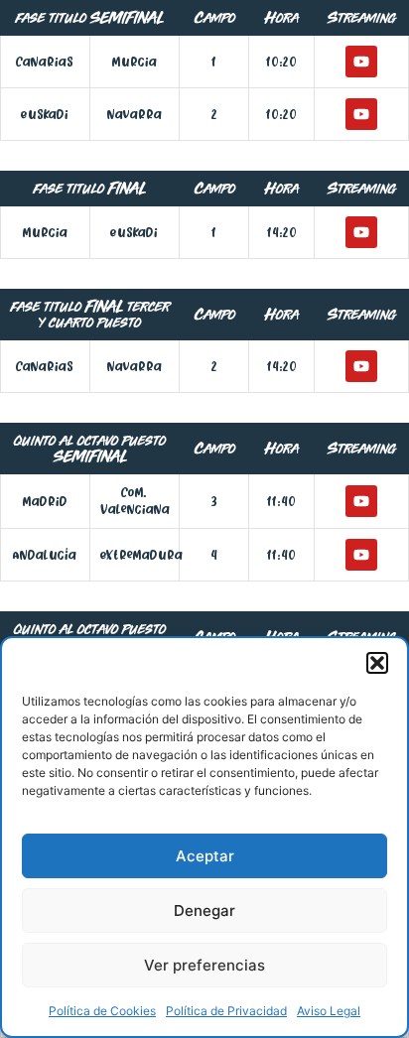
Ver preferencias (204, 965)
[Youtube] (361, 61)
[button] (377, 663)
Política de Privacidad (226, 1010)
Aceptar (205, 855)
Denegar (204, 910)
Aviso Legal (328, 1010)
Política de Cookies (102, 1010)
